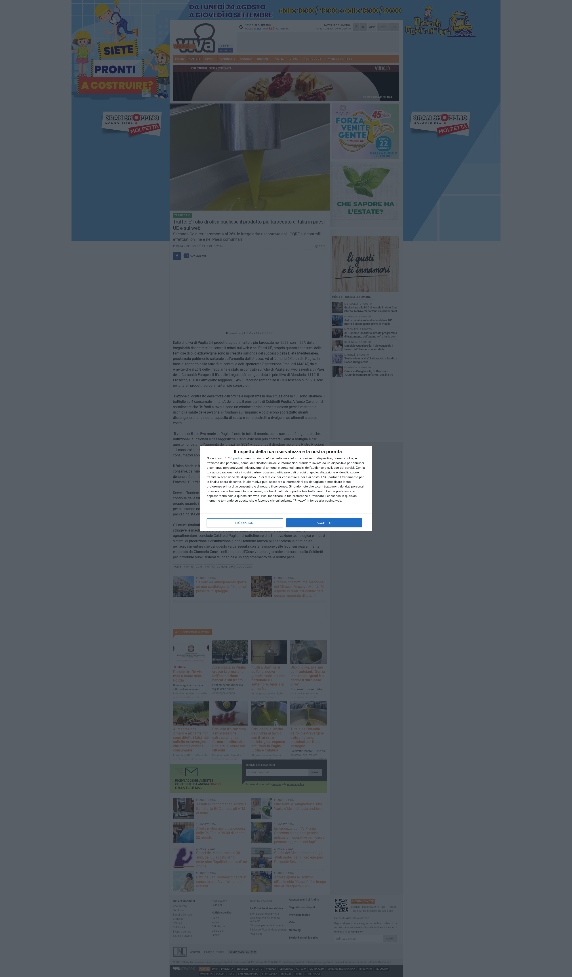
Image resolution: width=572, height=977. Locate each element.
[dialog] (286, 488)
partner (238, 458)
